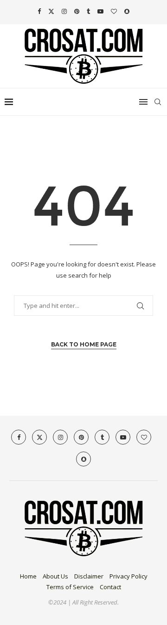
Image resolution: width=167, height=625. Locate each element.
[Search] (157, 101)
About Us (55, 576)
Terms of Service (70, 587)
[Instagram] (64, 11)
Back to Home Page (83, 344)
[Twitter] (51, 11)
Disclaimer (88, 576)
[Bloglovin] (114, 11)
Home (28, 576)
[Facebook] (39, 11)
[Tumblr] (88, 11)
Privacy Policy (128, 576)
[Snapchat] (126, 11)
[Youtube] (100, 11)
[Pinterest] (76, 11)
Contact (110, 587)
